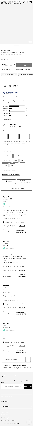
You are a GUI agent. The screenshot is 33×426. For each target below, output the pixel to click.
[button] (29, 422)
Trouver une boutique (11, 376)
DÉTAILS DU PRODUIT (9, 74)
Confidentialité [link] (5, 415)
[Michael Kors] (6, 2)
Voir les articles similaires (8, 65)
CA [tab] (7, 59)
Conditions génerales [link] (6, 418)
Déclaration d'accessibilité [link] (8, 420)
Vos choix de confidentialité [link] (8, 423)
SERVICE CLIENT (6, 397)
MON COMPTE (5, 401)
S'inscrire (28, 386)
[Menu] (31, 2)
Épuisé (24, 65)
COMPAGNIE (5, 406)
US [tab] (11, 59)
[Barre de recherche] (28, 2)
